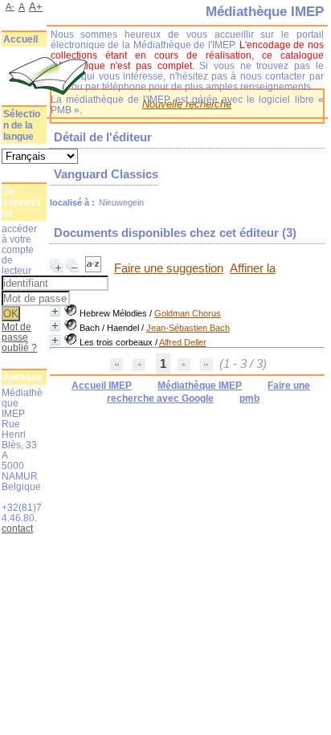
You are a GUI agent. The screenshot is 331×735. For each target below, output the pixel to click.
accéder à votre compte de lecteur (19, 249)
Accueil (20, 39)
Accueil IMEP (102, 385)
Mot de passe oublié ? (19, 337)
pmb (249, 398)
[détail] (55, 311)
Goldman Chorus (187, 313)
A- (10, 6)
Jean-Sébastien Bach (188, 328)
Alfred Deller (182, 342)
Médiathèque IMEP (199, 385)
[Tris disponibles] (94, 268)
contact (17, 528)
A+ (36, 7)
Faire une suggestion (168, 268)
